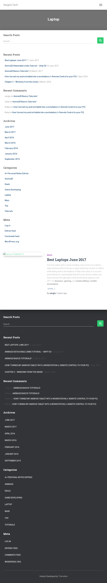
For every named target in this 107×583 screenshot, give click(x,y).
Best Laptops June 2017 (15, 60)
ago (62, 293)
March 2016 (10, 143)
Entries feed (10, 231)
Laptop (8, 195)
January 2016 (11, 154)
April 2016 (9, 137)
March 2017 (10, 132)
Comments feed (12, 236)
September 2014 (12, 159)
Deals (7, 184)
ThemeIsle (62, 576)
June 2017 (9, 127)
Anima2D (9, 179)
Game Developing (13, 190)
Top (6, 206)
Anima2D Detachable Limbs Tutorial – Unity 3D (25, 66)
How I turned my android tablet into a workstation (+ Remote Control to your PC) (41, 76)
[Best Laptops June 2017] (23, 254)
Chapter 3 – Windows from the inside (21, 82)
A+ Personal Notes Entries (17, 173)
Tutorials (9, 211)
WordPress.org (12, 241)
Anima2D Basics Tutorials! (17, 71)
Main (7, 200)
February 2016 (11, 148)
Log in (7, 225)
